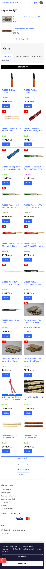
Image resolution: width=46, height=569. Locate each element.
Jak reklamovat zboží (8, 499)
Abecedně (5, 61)
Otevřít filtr (23, 67)
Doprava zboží (6, 489)
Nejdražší (26, 56)
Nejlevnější (17, 56)
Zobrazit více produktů (22, 39)
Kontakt (3, 505)
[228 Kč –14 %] (12, 386)
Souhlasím (22, 564)
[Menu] (41, 3)
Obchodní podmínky (7, 508)
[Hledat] (30, 3)
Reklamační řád (6, 502)
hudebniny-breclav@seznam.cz (14, 530)
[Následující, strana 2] (23, 464)
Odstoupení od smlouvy (9, 496)
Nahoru (24, 474)
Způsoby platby (6, 493)
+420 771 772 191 (10, 533)
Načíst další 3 (23, 458)
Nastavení (22, 557)
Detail (6, 106)
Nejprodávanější (37, 56)
